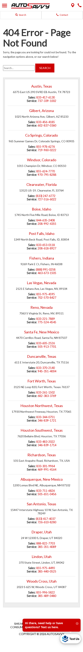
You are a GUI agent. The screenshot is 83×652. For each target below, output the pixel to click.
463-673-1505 (47, 273)
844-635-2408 (45, 220)
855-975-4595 (45, 294)
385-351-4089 (47, 546)
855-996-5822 (45, 592)
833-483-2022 (45, 441)
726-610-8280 (47, 522)
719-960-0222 (47, 150)
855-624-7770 (45, 171)
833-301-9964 (45, 466)
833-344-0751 (45, 417)
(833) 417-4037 (45, 518)
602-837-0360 (47, 125)
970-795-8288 (47, 174)
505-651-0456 (47, 494)
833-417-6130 (45, 97)
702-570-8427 (47, 297)
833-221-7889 (45, 318)
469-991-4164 (47, 469)
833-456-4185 (45, 122)
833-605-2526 (45, 343)
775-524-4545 (47, 322)
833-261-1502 (45, 392)
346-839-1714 (47, 445)
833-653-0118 (45, 245)
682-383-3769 (47, 396)
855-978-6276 (45, 146)
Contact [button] (63, 15)
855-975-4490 (45, 568)
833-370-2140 (45, 367)
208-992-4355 (47, 223)
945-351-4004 (47, 371)
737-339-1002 (47, 101)
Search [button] (22, 15)
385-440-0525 (47, 571)
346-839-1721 (47, 420)
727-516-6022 (47, 199)
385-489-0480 (47, 596)
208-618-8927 (47, 248)
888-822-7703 (45, 543)
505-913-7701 (47, 346)
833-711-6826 (45, 490)
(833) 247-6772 (45, 196)
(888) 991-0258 (45, 269)
